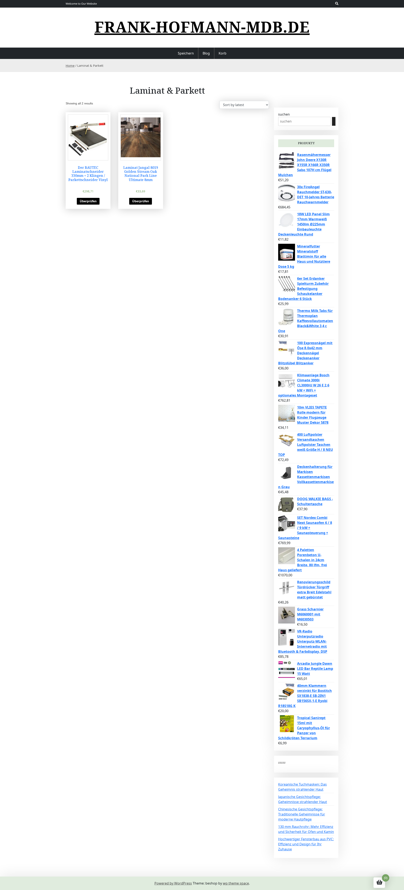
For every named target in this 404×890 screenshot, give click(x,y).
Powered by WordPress (173, 883)
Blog (206, 53)
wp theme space (236, 883)
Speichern (186, 53)
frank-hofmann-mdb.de (202, 26)
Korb (222, 53)
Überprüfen (88, 201)
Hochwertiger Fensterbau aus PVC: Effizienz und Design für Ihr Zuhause (306, 844)
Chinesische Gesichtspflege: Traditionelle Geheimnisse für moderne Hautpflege (301, 814)
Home (70, 65)
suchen (284, 114)
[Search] (334, 121)
